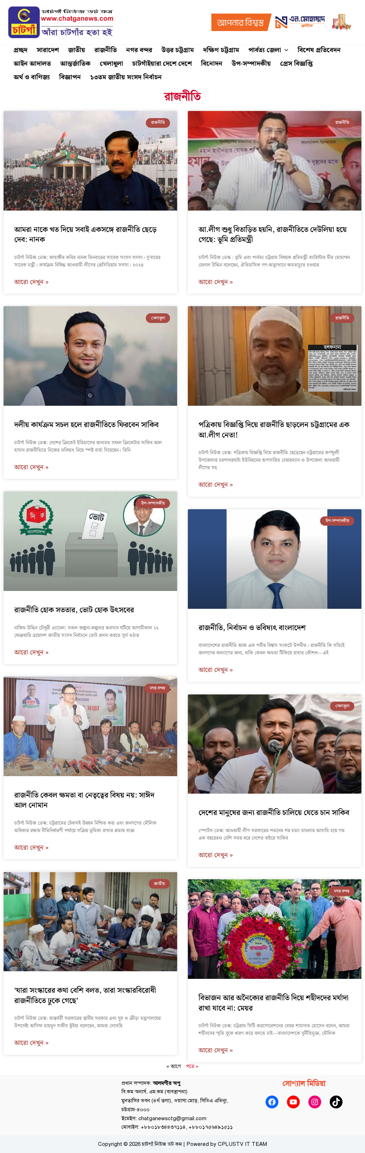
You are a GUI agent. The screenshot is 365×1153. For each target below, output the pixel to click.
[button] (284, 50)
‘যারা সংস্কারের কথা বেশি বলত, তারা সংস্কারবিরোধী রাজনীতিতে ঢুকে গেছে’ (85, 996)
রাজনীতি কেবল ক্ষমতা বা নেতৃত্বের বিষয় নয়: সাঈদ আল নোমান (84, 800)
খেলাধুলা (111, 64)
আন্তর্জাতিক (75, 64)
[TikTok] (336, 1102)
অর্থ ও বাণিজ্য (32, 77)
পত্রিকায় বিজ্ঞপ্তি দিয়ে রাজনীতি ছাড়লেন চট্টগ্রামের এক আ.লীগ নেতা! (274, 430)
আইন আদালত (32, 64)
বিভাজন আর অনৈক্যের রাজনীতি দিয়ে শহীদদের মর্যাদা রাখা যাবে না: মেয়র (274, 1003)
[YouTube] (293, 1102)
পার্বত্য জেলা (264, 50)
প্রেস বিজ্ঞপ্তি (296, 64)
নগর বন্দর (139, 50)
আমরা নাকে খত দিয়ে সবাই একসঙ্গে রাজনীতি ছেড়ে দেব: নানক (85, 235)
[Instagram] (314, 1102)
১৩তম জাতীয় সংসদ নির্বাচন (126, 77)
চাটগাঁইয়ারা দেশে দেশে (162, 64)
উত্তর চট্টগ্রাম (177, 50)
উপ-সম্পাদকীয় (251, 64)
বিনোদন (211, 64)
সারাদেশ (48, 50)
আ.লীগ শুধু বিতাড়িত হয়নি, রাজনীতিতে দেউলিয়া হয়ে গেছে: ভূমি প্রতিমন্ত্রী (273, 235)
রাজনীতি (105, 50)
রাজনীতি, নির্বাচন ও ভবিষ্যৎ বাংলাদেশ (252, 628)
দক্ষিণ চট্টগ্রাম (221, 50)
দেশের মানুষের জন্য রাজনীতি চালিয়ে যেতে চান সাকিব (274, 813)
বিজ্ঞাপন (70, 77)
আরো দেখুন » (31, 282)
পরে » (192, 1066)
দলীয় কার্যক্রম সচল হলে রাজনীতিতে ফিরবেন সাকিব (86, 425)
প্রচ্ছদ (20, 50)
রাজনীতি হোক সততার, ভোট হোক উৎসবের (74, 610)
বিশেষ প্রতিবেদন (319, 50)
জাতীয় (76, 50)
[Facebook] (272, 1102)
